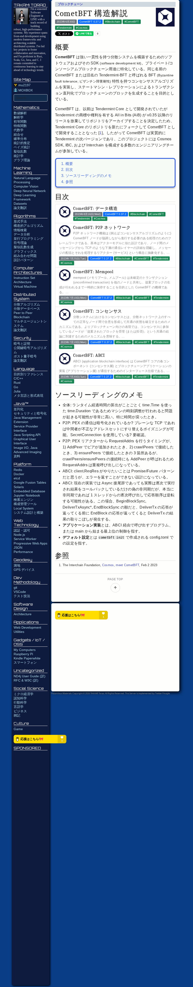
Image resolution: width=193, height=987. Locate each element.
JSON (18, 547)
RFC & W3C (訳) (26, 680)
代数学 (19, 130)
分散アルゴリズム (27, 304)
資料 (17, 456)
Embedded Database (29, 491)
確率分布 (20, 139)
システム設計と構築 (28, 512)
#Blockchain (112, 21)
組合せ (19, 134)
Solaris (19, 487)
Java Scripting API (27, 435)
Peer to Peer (23, 313)
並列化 (19, 409)
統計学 (19, 156)
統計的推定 (22, 143)
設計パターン (23, 260)
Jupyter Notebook (27, 495)
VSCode (20, 592)
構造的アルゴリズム (28, 225)
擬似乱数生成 (23, 247)
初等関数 (20, 121)
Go (16, 387)
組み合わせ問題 (25, 256)
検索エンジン (23, 499)
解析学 (19, 117)
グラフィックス (25, 251)
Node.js (19, 535)
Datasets (20, 203)
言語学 (19, 707)
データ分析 (22, 234)
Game (18, 729)
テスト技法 (22, 596)
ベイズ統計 (22, 147)
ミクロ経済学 (23, 694)
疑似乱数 (20, 151)
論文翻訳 (20, 208)
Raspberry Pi (23, 654)
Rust (17, 382)
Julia (17, 391)
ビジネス (20, 711)
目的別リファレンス (28, 374)
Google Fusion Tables (30, 482)
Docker (19, 474)
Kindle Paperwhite (27, 658)
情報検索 (20, 230)
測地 (17, 565)
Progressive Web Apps (30, 543)
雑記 (17, 715)
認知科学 (20, 698)
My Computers (25, 650)
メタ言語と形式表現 (28, 395)
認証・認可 (22, 530)
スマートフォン (25, 662)
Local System (24, 508)
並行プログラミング (28, 238)
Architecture (23, 614)
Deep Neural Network (30, 191)
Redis (18, 470)
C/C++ (18, 378)
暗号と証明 (22, 343)
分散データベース (27, 308)
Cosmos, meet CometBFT (120, 565)
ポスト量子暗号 (25, 356)
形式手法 (20, 221)
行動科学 (20, 702)
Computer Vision (26, 186)
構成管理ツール (25, 504)
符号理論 (20, 243)
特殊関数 (20, 126)
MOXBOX (25, 90)
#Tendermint (64, 27)
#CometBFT (132, 21)
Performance (23, 552)
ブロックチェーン (70, 4)
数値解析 (20, 113)
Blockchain (22, 317)
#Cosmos (82, 27)
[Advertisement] (31, 868)
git (15, 587)
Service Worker (25, 539)
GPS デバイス (24, 570)
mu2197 (24, 85)
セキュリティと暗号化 (30, 413)
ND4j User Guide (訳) (29, 676)
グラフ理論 (22, 160)
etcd (17, 478)
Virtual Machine (25, 286)
